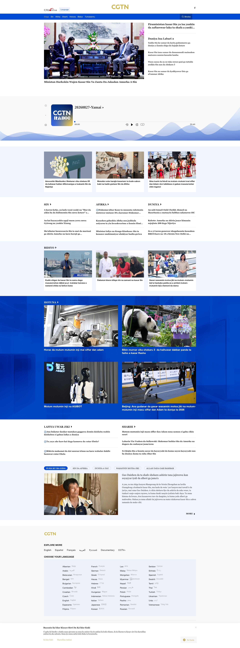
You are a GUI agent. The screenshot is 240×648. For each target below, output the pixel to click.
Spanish (156, 575)
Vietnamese (158, 604)
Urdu (153, 600)
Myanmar (130, 579)
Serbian (155, 566)
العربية (82, 550)
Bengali (68, 579)
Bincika (187, 17)
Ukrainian (158, 596)
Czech (68, 596)
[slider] (74, 121)
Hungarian (99, 592)
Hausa (97, 579)
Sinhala (155, 570)
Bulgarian (71, 583)
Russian (127, 609)
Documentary (107, 550)
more (189, 513)
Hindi (95, 587)
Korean (97, 609)
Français (71, 550)
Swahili (156, 579)
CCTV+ (122, 550)
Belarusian (72, 575)
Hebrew (97, 583)
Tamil (153, 583)
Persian (126, 587)
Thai (153, 587)
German (98, 570)
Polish (125, 592)
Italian (97, 600)
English (47, 550)
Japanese (98, 604)
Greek (98, 575)
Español (59, 550)
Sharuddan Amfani (64, 640)
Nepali (125, 583)
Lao (124, 566)
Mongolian (128, 575)
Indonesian (102, 596)
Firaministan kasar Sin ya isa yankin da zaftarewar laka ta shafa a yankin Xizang (171, 26)
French (98, 566)
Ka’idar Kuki (48, 640)
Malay (128, 570)
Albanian (69, 566)
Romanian (128, 604)
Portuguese (129, 596)
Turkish (155, 592)
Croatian (70, 592)
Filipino (69, 609)
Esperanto (71, 604)
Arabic (68, 570)
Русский (93, 550)
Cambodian (69, 587)
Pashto (125, 600)
